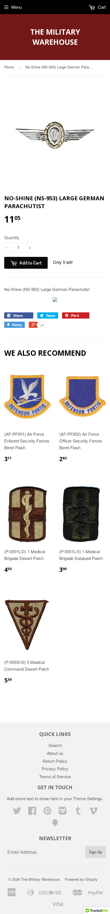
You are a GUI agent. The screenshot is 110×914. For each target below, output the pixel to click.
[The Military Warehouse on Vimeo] (93, 812)
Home (9, 67)
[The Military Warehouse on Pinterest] (47, 812)
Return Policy (55, 761)
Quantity (11, 237)
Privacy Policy (55, 768)
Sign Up (95, 852)
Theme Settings (87, 798)
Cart (101, 7)
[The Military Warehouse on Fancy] (55, 825)
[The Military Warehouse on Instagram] (62, 812)
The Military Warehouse (55, 37)
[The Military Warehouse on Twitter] (17, 812)
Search (55, 745)
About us (55, 753)
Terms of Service (55, 776)
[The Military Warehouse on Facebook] (32, 812)
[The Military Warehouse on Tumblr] (78, 812)
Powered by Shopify (81, 879)
